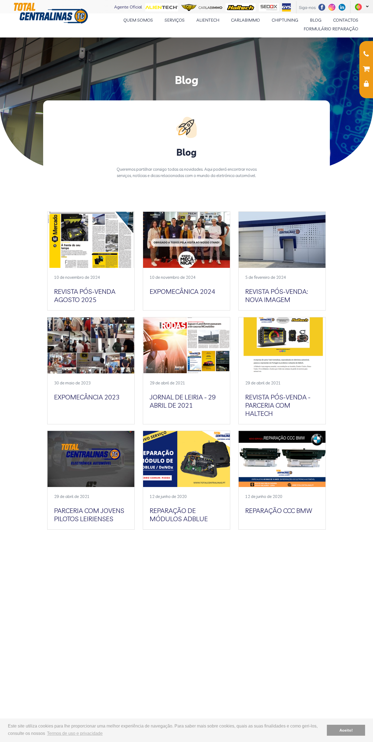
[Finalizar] (366, 70)
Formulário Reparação (331, 28)
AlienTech (207, 20)
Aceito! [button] (346, 730)
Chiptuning (285, 20)
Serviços (175, 20)
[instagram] (333, 6)
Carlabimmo (245, 20)
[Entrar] (366, 84)
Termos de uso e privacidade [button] (75, 733)
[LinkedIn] (343, 6)
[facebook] (322, 6)
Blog (315, 20)
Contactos (345, 20)
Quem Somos (138, 20)
